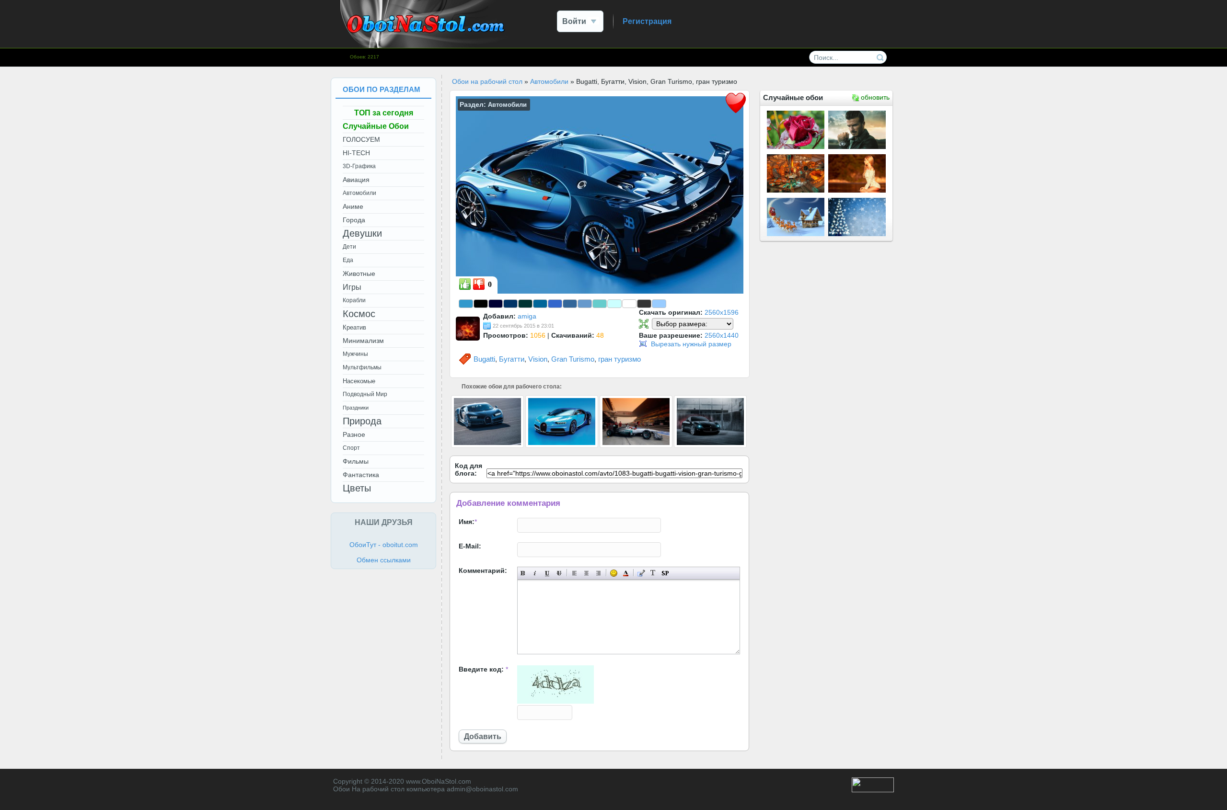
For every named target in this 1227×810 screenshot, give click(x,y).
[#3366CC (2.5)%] (555, 303)
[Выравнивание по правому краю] (598, 573)
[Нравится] (465, 284)
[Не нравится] (479, 284)
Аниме (353, 206)
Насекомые (359, 381)
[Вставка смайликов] (613, 573)
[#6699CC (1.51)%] (585, 303)
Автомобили (549, 81)
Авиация (356, 179)
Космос (359, 313)
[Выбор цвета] (625, 573)
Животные (359, 273)
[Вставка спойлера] (665, 573)
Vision (537, 359)
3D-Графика (359, 166)
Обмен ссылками (384, 560)
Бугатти (511, 359)
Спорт (351, 448)
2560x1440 (722, 335)
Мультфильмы (362, 367)
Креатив (354, 327)
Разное (354, 434)
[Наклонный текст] (535, 573)
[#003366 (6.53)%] (510, 303)
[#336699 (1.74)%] (570, 303)
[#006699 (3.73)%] (540, 303)
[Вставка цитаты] (641, 573)
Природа (362, 421)
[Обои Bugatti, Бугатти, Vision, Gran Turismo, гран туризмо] (599, 194)
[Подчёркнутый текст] (547, 573)
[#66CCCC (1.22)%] (599, 303)
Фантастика (361, 475)
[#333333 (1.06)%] (644, 303)
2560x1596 (722, 312)
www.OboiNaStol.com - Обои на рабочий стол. (424, 24)
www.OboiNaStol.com (438, 781)
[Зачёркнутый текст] (559, 573)
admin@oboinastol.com (482, 789)
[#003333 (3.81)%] (525, 303)
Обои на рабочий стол (487, 81)
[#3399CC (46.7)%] (466, 303)
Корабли (354, 300)
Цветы (357, 488)
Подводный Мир (365, 394)
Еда (348, 260)
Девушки (362, 233)
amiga (527, 316)
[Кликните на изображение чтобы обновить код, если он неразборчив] (555, 701)
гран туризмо (619, 359)
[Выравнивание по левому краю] (574, 573)
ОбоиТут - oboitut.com (383, 544)
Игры (352, 287)
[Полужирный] (523, 573)
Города (354, 220)
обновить (875, 97)
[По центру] (586, 573)
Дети (349, 246)
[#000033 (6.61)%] (495, 303)
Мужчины (355, 354)
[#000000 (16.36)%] (481, 303)
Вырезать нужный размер (691, 344)
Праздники (356, 408)
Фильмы (356, 461)
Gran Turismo (572, 359)
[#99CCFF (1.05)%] (659, 303)
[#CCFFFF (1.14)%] (614, 303)
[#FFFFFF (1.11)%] (629, 303)
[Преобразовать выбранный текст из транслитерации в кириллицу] (653, 573)
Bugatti (484, 359)
